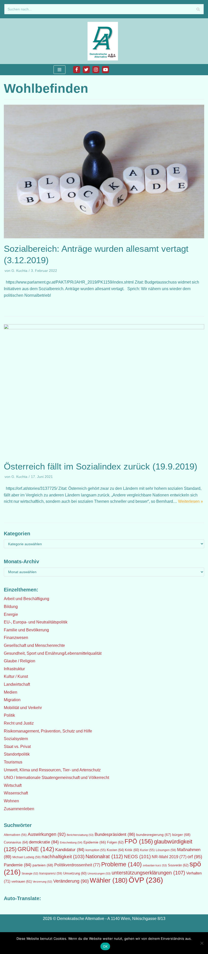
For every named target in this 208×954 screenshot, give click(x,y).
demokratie (44, 842)
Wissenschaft (16, 793)
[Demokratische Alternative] (104, 41)
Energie (11, 614)
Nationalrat (104, 856)
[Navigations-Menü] (59, 69)
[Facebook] (76, 69)
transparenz (50, 873)
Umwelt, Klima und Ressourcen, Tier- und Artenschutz (52, 770)
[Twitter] (86, 69)
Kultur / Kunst (16, 676)
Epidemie (94, 842)
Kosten (115, 850)
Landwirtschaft (17, 684)
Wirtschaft (13, 785)
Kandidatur (69, 849)
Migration (12, 700)
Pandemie (17, 865)
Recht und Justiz (19, 723)
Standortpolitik (17, 754)
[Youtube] (105, 69)
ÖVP (146, 880)
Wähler (109, 880)
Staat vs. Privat (17, 746)
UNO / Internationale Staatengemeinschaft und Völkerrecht (56, 777)
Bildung (11, 606)
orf (194, 856)
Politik (9, 715)
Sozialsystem (16, 739)
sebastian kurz (155, 865)
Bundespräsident (115, 834)
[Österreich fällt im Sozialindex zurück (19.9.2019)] (104, 328)
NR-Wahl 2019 (169, 857)
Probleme (121, 864)
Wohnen (11, 801)
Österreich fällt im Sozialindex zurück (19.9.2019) (100, 466)
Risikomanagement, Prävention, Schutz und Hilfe (48, 731)
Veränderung (71, 881)
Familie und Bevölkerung (26, 630)
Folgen (115, 842)
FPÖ (139, 841)
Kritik (132, 850)
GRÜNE (36, 849)
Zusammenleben (19, 809)
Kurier (147, 850)
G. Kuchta (19, 271)
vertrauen (21, 881)
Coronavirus (16, 842)
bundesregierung (153, 835)
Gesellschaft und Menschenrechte (34, 645)
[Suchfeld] (198, 9)
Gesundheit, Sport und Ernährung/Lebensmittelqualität (52, 653)
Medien (10, 692)
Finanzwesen (16, 637)
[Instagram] (95, 69)
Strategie (30, 873)
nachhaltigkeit (63, 856)
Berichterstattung (80, 834)
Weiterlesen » (190, 501)
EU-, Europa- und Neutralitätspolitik (35, 622)
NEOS (137, 856)
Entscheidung (71, 842)
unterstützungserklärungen (148, 872)
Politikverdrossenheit (77, 865)
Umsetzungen (99, 873)
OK (105, 946)
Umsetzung (74, 873)
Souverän (178, 865)
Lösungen (166, 850)
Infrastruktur (14, 669)
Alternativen (15, 835)
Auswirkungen (47, 834)
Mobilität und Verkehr (23, 708)
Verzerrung (42, 881)
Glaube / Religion (19, 661)
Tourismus (13, 762)
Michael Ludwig (26, 857)
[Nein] (201, 943)
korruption (95, 850)
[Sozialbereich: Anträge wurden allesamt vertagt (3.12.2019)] (104, 237)
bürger (181, 835)
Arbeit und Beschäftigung (26, 599)
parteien (42, 865)
